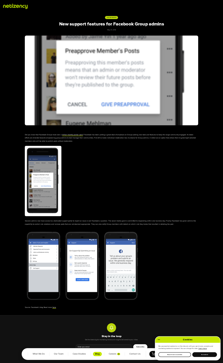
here (54, 307)
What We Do (39, 354)
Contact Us (135, 354)
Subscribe (140, 347)
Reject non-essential (174, 354)
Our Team (59, 354)
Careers (114, 354)
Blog (97, 354)
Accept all (204, 354)
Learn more (202, 348)
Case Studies (79, 354)
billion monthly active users (72, 135)
